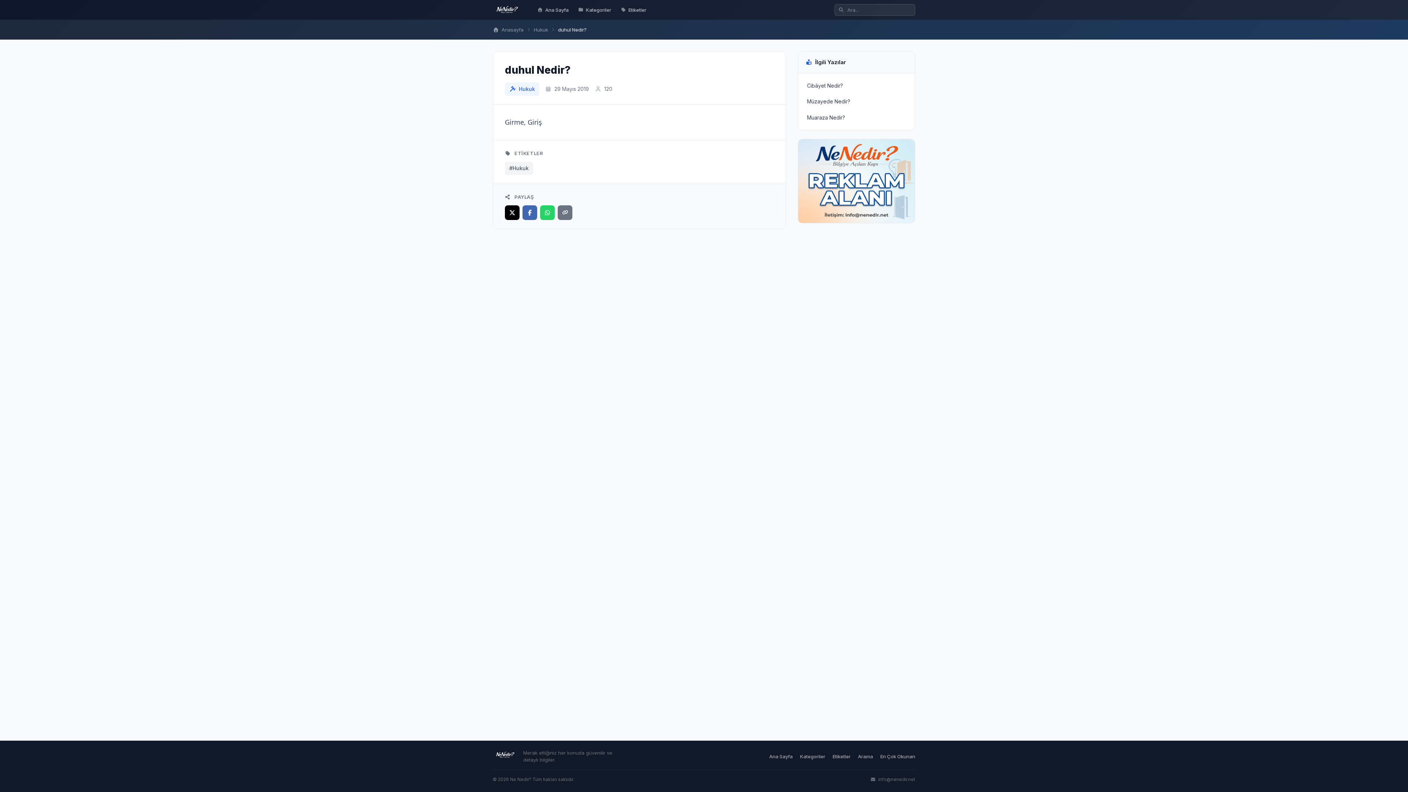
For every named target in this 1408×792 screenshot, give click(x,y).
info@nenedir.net (896, 779)
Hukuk (541, 30)
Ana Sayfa (557, 10)
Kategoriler (598, 10)
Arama (865, 756)
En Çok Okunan (897, 756)
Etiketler (637, 10)
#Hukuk (519, 168)
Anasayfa (512, 30)
